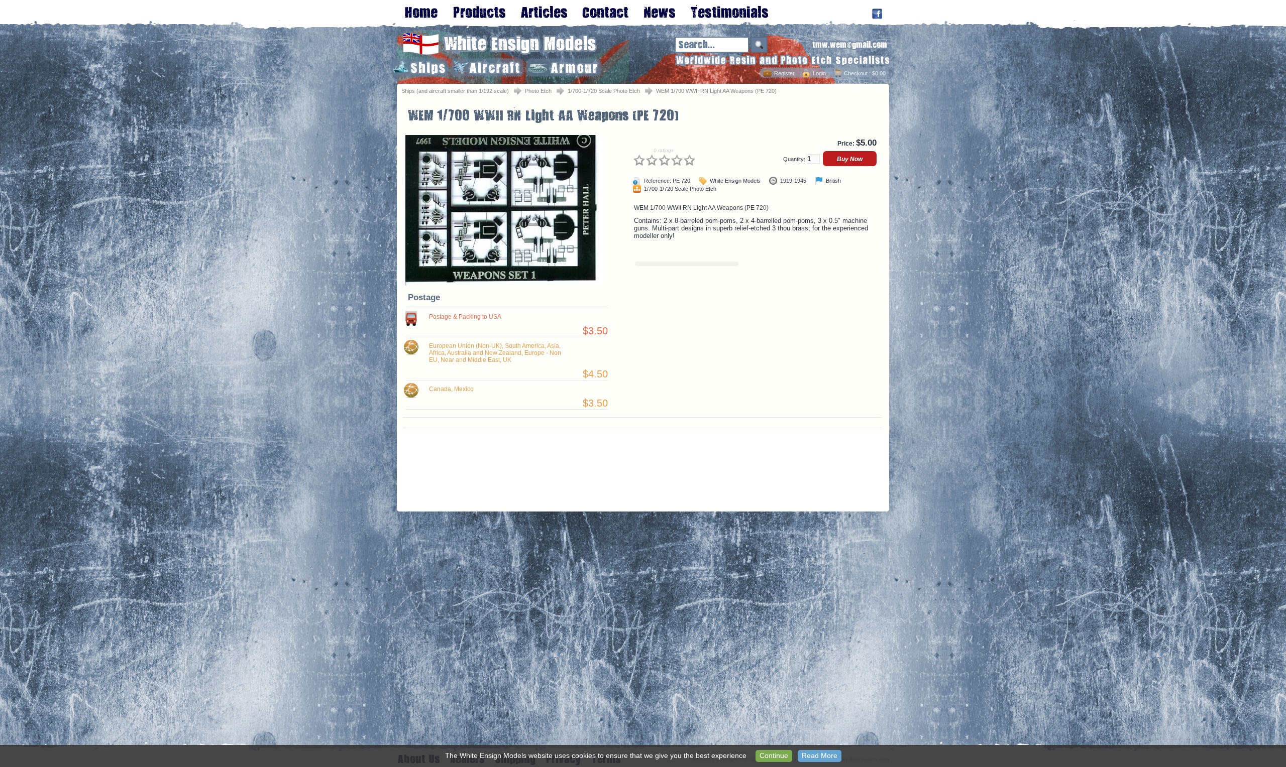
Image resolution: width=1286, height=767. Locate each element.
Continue (774, 755)
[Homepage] (421, 12)
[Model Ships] (419, 67)
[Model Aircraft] (487, 67)
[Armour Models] (564, 67)
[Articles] (544, 12)
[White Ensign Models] (500, 52)
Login (819, 73)
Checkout (856, 73)
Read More (819, 755)
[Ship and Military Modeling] (479, 12)
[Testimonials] (729, 12)
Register (784, 73)
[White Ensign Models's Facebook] (877, 14)
